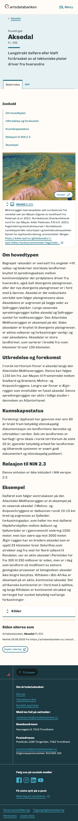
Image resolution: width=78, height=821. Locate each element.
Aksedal (16, 18)
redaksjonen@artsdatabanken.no (37, 717)
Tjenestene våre (26, 699)
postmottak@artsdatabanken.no (36, 749)
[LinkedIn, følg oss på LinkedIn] (33, 780)
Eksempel (12, 145)
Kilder (16, 611)
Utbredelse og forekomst (22, 121)
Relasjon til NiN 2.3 (18, 137)
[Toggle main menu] (66, 7)
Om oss (20, 693)
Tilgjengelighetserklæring (48, 809)
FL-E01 (24, 204)
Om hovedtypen (16, 113)
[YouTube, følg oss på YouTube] (40, 780)
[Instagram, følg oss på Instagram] (26, 780)
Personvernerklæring (16, 809)
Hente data (10, 815)
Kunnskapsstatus (17, 129)
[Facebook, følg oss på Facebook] (19, 780)
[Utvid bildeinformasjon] (10, 204)
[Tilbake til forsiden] (20, 7)
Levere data (27, 815)
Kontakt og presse (27, 705)
